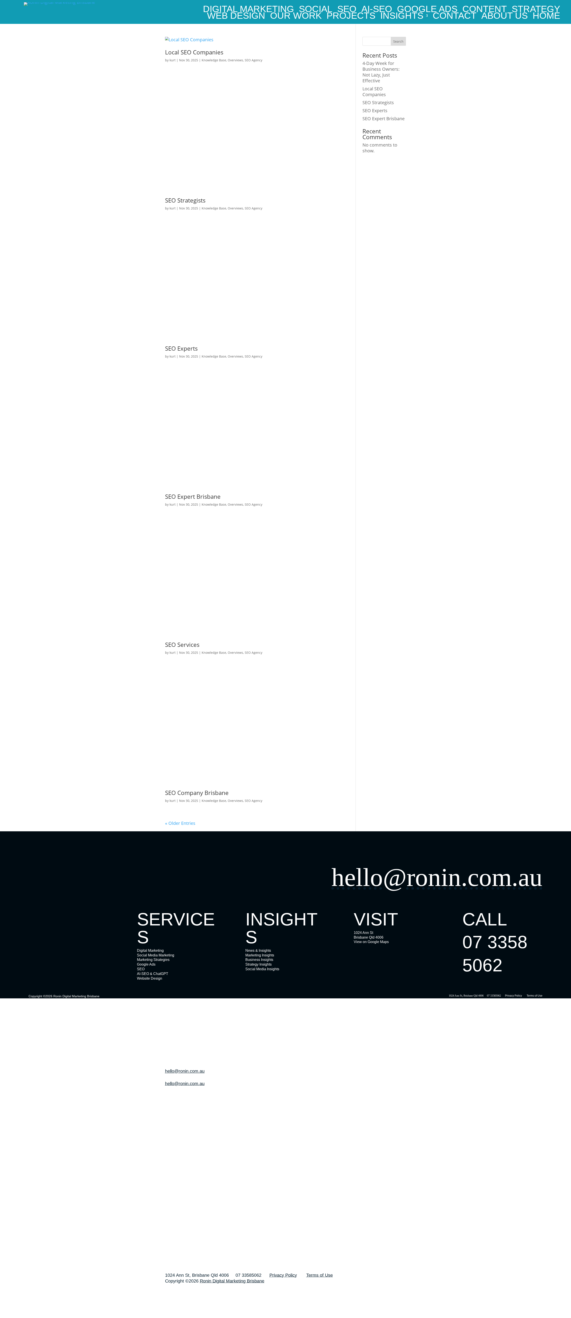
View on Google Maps (371, 942)
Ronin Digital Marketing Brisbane (76, 996)
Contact (454, 16)
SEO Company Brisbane (197, 793)
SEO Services (182, 645)
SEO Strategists (185, 200)
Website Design (149, 978)
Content (484, 9)
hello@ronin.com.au (436, 877)
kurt (173, 60)
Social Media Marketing (155, 955)
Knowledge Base (214, 60)
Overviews (235, 60)
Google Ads (427, 9)
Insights (401, 16)
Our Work (296, 16)
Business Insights (259, 960)
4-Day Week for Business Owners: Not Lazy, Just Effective (380, 72)
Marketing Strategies (153, 960)
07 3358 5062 (176, 1107)
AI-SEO (376, 9)
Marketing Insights (259, 955)
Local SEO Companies (194, 52)
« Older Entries (180, 823)
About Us (504, 16)
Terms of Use (534, 995)
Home (546, 16)
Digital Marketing (248, 9)
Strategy (536, 9)
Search (398, 41)
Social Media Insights (262, 969)
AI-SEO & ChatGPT (152, 974)
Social (315, 9)
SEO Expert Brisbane (193, 496)
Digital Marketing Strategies (187, 1240)
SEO (346, 9)
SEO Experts (181, 348)
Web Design (236, 16)
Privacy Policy (513, 995)
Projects (351, 16)
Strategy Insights (258, 964)
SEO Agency (253, 60)
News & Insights (258, 950)
